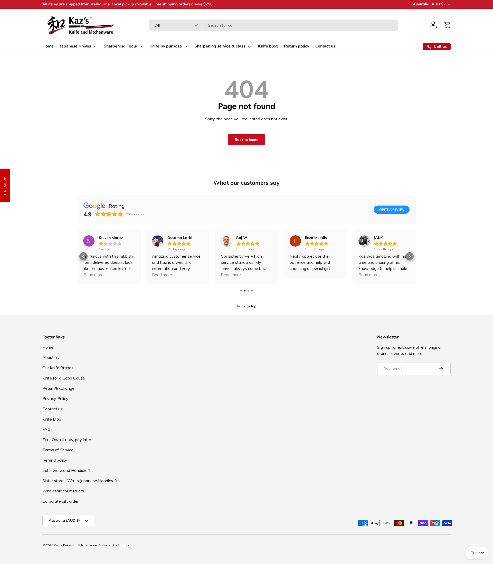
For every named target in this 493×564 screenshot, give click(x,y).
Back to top (247, 306)
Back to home (246, 139)
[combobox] (273, 25)
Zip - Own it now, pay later (66, 439)
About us (50, 357)
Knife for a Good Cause (63, 378)
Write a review (391, 209)
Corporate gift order (60, 501)
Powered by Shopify (114, 545)
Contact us (325, 46)
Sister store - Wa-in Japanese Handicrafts (81, 480)
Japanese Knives (75, 46)
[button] (447, 25)
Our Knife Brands (57, 367)
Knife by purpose (165, 46)
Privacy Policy (55, 398)
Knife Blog (51, 419)
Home (48, 46)
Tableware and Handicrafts (67, 470)
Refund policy (54, 460)
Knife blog (268, 46)
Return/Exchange (58, 388)
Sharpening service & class (219, 46)
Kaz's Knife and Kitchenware (75, 545)
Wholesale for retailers (63, 490)
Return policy (296, 46)
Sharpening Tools (120, 46)
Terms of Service (57, 449)
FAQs (47, 429)
